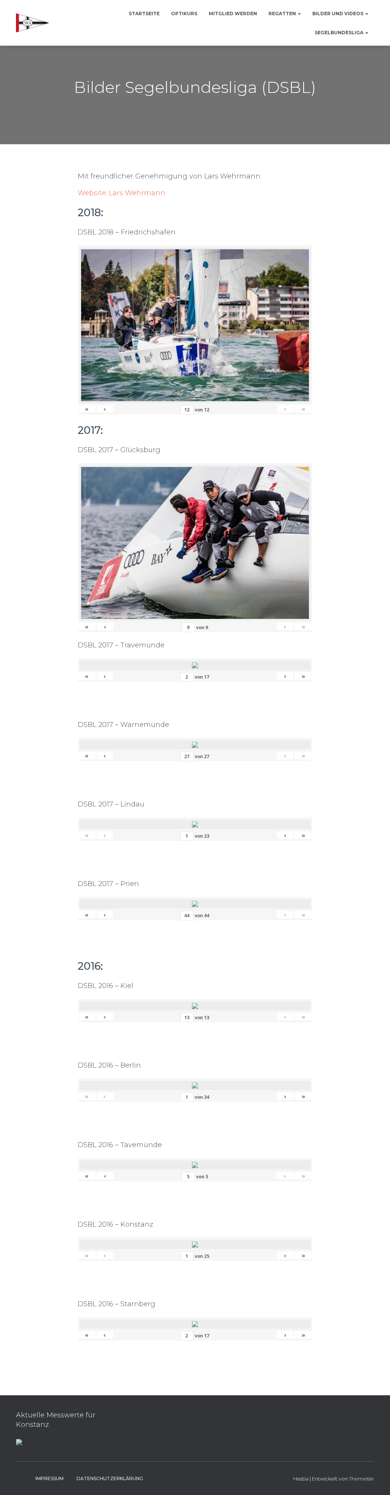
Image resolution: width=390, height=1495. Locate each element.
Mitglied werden (233, 13)
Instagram (22, 1478)
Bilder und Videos (338, 13)
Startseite (144, 13)
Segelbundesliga (339, 32)
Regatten (283, 13)
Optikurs (184, 13)
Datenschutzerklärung (110, 1478)
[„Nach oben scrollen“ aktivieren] (375, 1479)
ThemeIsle (361, 1479)
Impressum (49, 1478)
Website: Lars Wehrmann (121, 193)
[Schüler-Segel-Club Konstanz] (32, 22)
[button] (299, 13)
